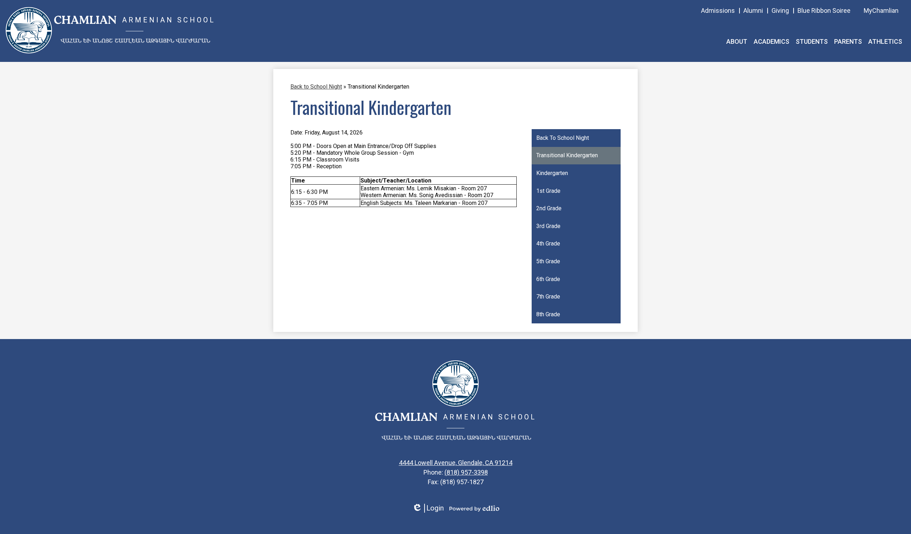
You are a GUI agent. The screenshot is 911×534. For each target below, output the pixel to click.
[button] (737, 42)
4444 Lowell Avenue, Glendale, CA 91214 (455, 462)
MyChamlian (881, 10)
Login (428, 508)
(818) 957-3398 (466, 472)
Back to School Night (316, 86)
